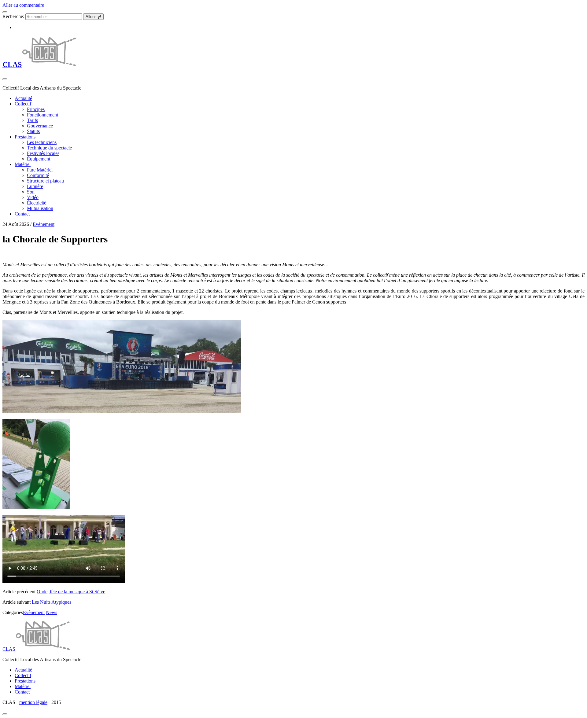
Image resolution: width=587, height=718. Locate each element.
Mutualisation (40, 208)
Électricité (36, 202)
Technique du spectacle (49, 147)
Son (31, 191)
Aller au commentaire (23, 5)
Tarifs (32, 120)
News (51, 612)
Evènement (43, 224)
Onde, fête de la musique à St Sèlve (71, 591)
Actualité (23, 98)
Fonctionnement (42, 114)
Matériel (23, 164)
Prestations (25, 136)
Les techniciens (42, 142)
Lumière (35, 186)
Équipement (38, 158)
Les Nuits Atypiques (51, 602)
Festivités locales (43, 153)
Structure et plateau (45, 180)
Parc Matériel (40, 169)
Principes (36, 109)
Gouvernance (40, 125)
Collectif (23, 103)
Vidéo (33, 197)
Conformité (38, 175)
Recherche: (13, 16)
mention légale (33, 702)
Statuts (33, 131)
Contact (22, 213)
